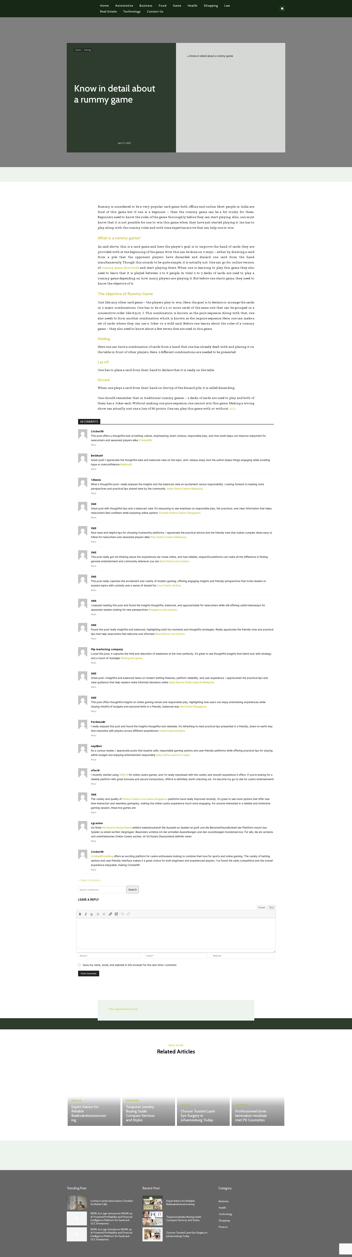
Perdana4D (98, 722)
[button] (282, 9)
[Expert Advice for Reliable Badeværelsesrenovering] (94, 1093)
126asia (96, 479)
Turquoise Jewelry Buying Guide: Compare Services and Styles (140, 1113)
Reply (93, 445)
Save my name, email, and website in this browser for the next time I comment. (130, 964)
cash (232, 408)
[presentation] (80, 914)
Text (271, 907)
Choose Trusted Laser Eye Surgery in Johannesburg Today (198, 1115)
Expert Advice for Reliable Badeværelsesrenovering (88, 1113)
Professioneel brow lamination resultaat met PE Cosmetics (251, 1115)
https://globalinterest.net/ (123, 1009)
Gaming (87, 50)
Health (185, 1105)
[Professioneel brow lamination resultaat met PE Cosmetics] (258, 1093)
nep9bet (96, 746)
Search (132, 889)
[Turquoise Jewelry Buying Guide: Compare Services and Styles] (148, 1093)
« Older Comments (89, 880)
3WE (93, 504)
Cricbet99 (97, 851)
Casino (78, 50)
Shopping (132, 1100)
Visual (261, 907)
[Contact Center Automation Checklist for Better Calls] (77, 1203)
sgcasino (97, 823)
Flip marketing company (107, 649)
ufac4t (95, 770)
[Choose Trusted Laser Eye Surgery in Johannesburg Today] (203, 1093)
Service (76, 1100)
